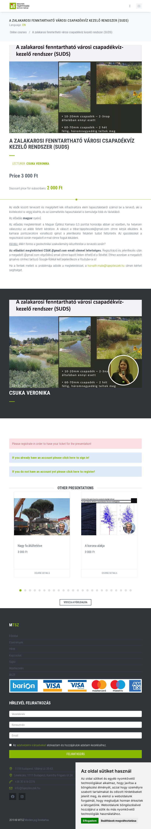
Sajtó (12, 662)
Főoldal (13, 636)
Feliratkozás (75, 754)
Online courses (18, 32)
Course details (42, 573)
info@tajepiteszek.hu (27, 788)
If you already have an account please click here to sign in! (50, 457)
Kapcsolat (15, 655)
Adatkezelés (16, 668)
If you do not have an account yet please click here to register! (53, 471)
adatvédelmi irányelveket (31, 745)
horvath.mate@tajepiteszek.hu (106, 265)
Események (16, 642)
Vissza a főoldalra (75, 602)
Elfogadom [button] (90, 820)
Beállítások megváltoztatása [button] (118, 820)
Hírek (12, 649)
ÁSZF (12, 675)
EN (24, 25)
